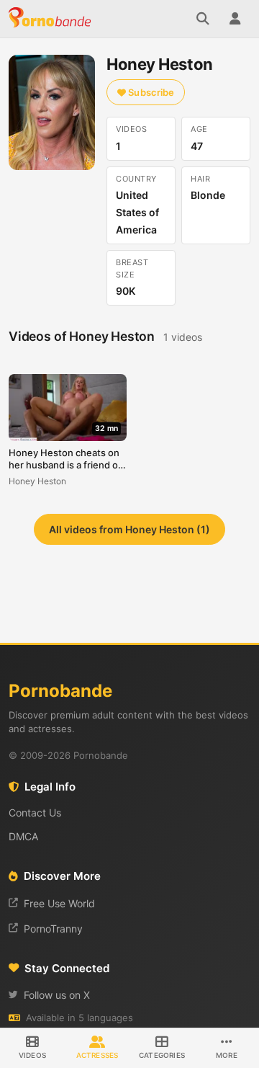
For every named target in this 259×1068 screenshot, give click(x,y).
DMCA (23, 836)
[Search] (203, 19)
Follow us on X (57, 995)
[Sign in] (234, 19)
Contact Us (35, 812)
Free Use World (59, 903)
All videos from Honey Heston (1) (129, 529)
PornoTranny (53, 928)
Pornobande (52, 18)
